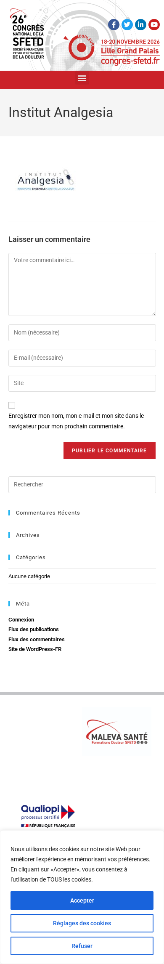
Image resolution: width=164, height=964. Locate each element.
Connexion (21, 619)
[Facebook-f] (113, 24)
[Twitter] (127, 24)
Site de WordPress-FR (34, 649)
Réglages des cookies (82, 923)
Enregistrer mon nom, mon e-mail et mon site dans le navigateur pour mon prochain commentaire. (76, 421)
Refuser (82, 946)
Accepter (82, 900)
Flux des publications (33, 629)
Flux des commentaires (36, 639)
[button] (82, 78)
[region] (82, 897)
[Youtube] (154, 24)
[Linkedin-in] (140, 24)
